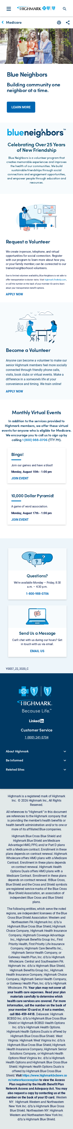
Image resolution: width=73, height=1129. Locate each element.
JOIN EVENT (20, 478)
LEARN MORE (21, 107)
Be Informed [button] (14, 760)
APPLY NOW (14, 294)
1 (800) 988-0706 (34, 439)
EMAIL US (37, 651)
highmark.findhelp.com (55, 279)
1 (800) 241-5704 (36, 737)
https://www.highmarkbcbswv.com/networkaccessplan (37, 1077)
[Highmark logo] (36, 8)
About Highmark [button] (17, 751)
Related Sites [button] (15, 769)
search (64, 8)
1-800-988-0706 (37, 594)
